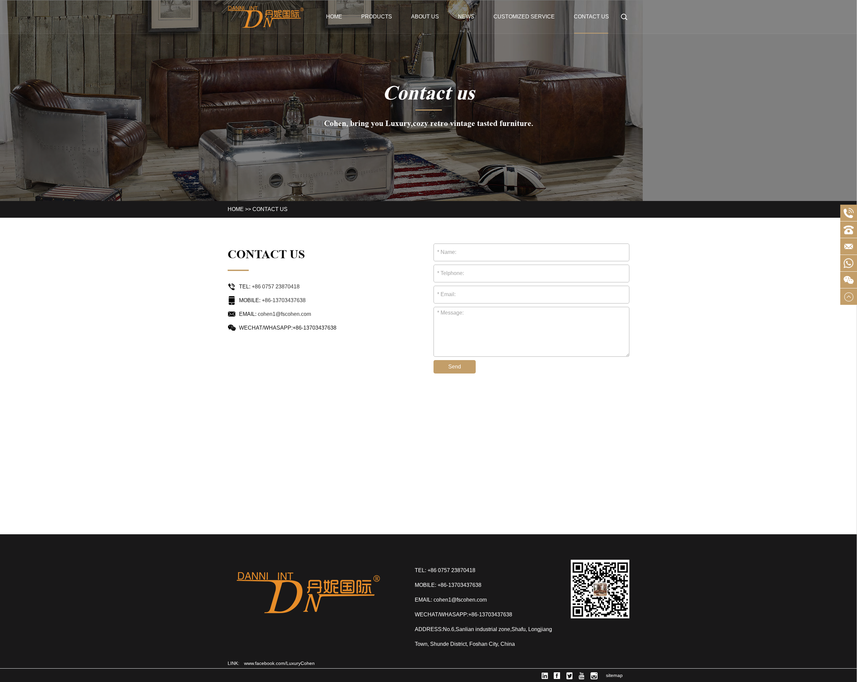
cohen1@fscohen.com (284, 314)
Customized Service (524, 16)
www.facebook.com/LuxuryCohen (279, 663)
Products (376, 16)
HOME (236, 209)
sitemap (614, 675)
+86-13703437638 (284, 300)
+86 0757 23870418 (276, 286)
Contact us (591, 16)
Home (334, 16)
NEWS (466, 16)
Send (454, 366)
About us (425, 16)
